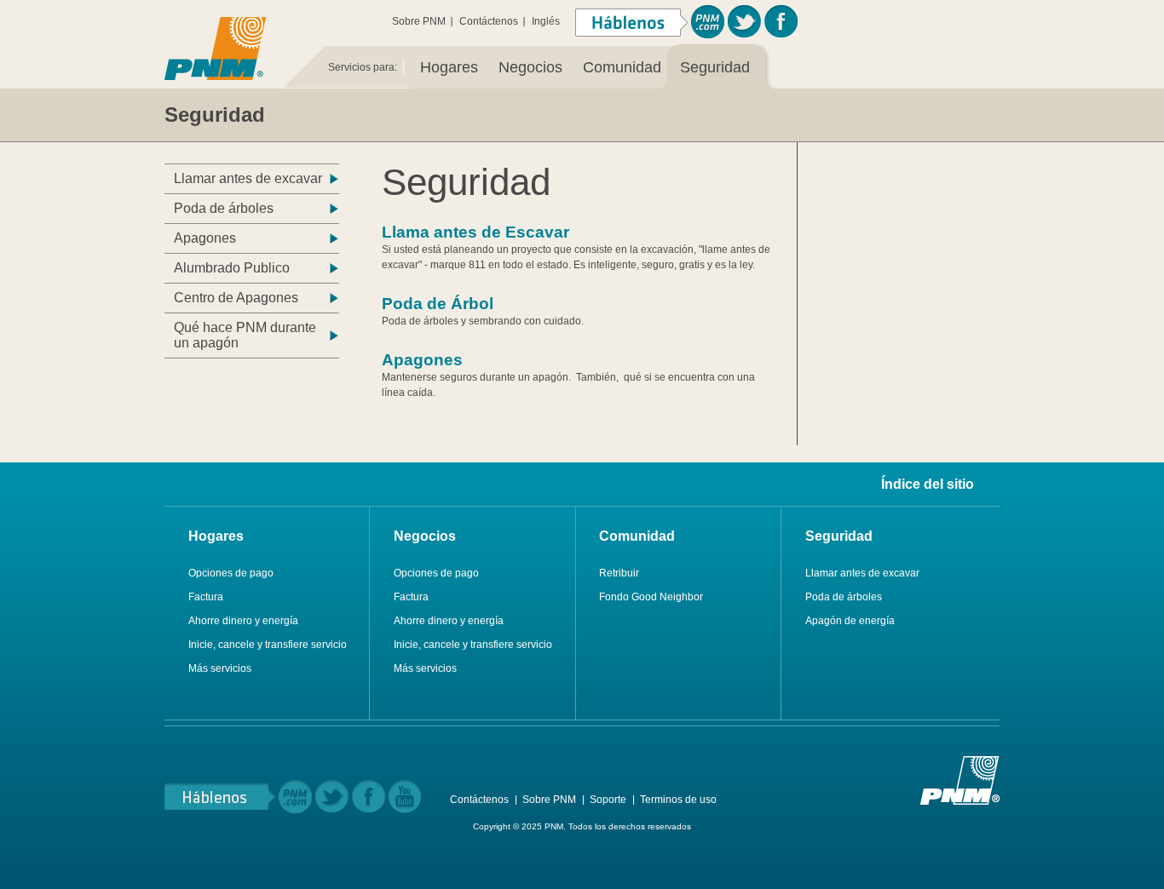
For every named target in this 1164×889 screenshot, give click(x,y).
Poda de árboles (224, 208)
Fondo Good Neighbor (651, 597)
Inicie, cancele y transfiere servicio (267, 645)
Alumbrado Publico (232, 268)
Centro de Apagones (236, 297)
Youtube (405, 796)
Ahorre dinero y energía (243, 621)
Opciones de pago (231, 573)
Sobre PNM (419, 21)
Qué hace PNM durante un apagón (245, 335)
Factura (205, 597)
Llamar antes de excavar (248, 178)
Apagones (205, 238)
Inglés (546, 21)
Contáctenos (488, 21)
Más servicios (219, 668)
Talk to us (219, 796)
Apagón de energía (850, 621)
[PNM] (215, 46)
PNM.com (707, 21)
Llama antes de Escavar (475, 232)
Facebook (781, 21)
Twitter (744, 21)
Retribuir (619, 573)
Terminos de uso (678, 800)
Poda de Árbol (437, 304)
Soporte (608, 800)
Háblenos (631, 23)
